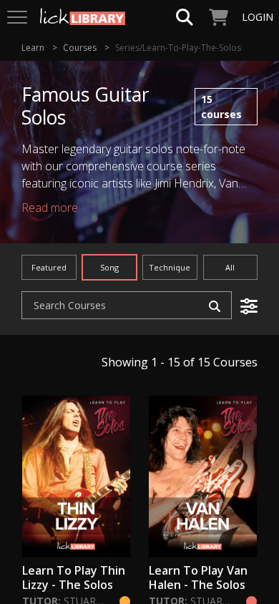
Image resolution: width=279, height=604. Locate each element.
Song (109, 267)
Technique (169, 267)
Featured (49, 267)
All (230, 267)
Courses (80, 48)
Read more (49, 207)
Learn (32, 48)
